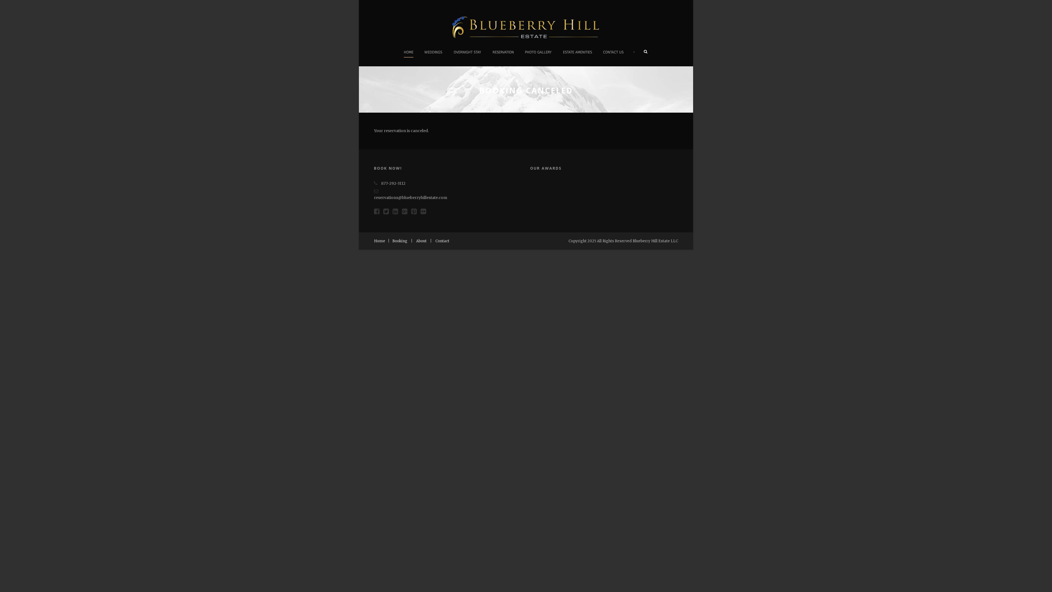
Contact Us (613, 52)
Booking (399, 241)
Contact (442, 241)
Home (408, 52)
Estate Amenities (577, 52)
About (421, 241)
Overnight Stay (467, 52)
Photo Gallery (538, 52)
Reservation (503, 52)
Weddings (433, 52)
